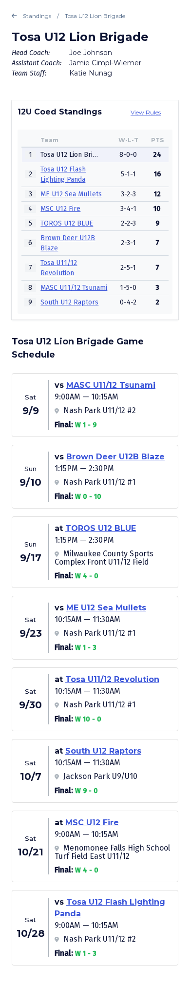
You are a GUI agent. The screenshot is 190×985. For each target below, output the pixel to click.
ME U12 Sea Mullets (71, 194)
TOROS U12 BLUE (66, 223)
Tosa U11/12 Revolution (112, 679)
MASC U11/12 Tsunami (73, 288)
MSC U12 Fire (60, 209)
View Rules (146, 112)
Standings (37, 15)
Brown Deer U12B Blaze (115, 456)
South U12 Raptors (69, 302)
